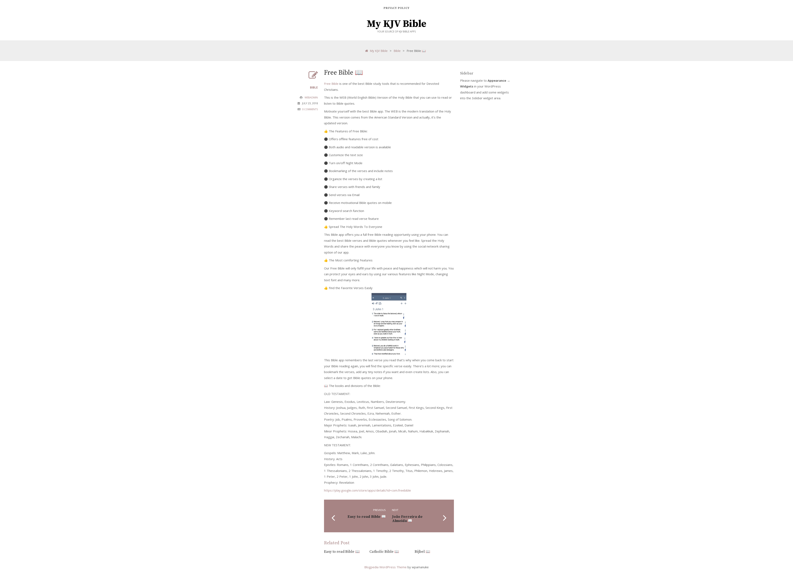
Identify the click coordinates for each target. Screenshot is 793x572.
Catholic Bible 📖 (384, 551)
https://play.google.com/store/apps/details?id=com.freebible (367, 490)
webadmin (311, 97)
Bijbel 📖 (422, 551)
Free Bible (331, 83)
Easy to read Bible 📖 (342, 551)
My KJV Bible (396, 24)
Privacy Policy (396, 8)
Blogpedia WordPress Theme (385, 567)
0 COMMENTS (310, 109)
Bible (397, 51)
